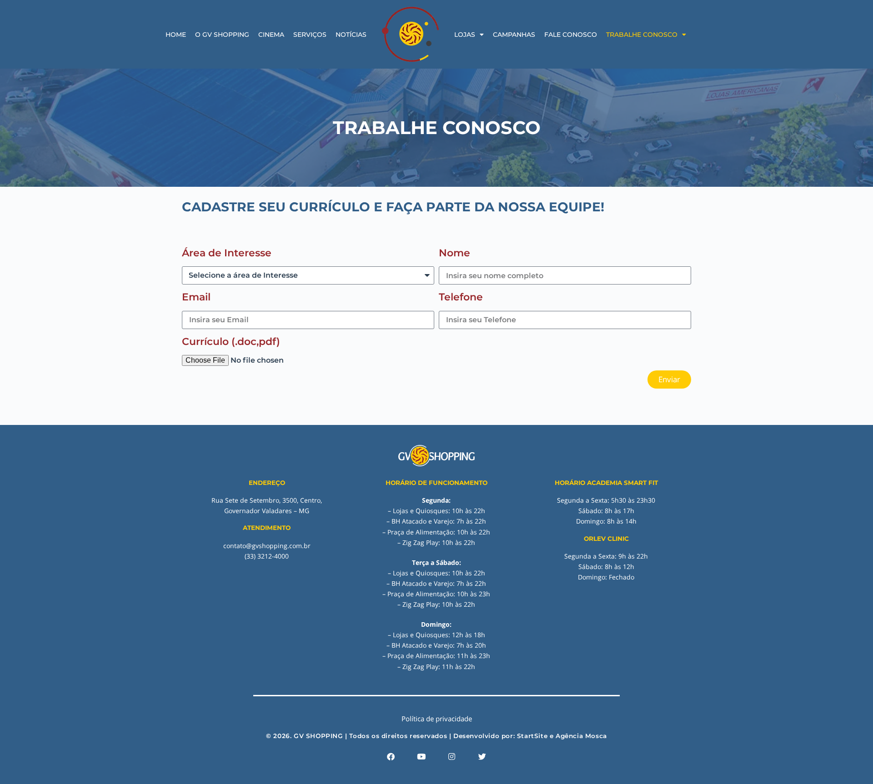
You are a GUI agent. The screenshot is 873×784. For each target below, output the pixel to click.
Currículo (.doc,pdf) (231, 341)
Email (196, 297)
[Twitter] (482, 756)
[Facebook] (391, 756)
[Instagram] (452, 756)
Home (176, 34)
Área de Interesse (226, 253)
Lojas (464, 34)
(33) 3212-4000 (267, 556)
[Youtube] (421, 756)
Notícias (351, 34)
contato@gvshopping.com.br (267, 545)
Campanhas (514, 34)
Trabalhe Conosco (641, 34)
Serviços (309, 34)
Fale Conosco (570, 34)
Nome (454, 253)
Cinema (271, 34)
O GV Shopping (222, 34)
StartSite (532, 735)
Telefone (461, 297)
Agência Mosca (581, 735)
